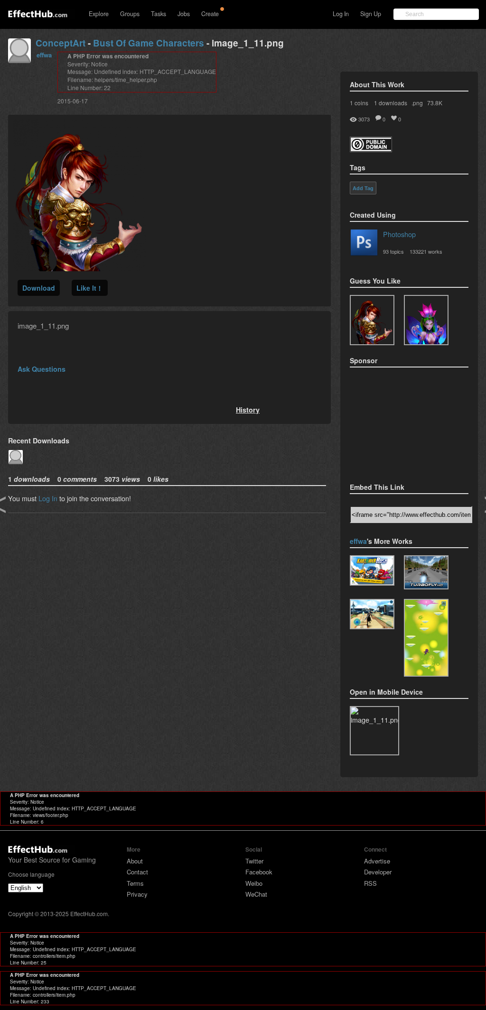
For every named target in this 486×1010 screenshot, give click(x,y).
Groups (130, 13)
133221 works (426, 251)
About (135, 860)
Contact (137, 871)
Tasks (158, 13)
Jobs (184, 13)
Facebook (258, 871)
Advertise (377, 860)
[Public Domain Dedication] (371, 149)
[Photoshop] (364, 244)
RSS (370, 883)
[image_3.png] (426, 320)
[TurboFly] (426, 572)
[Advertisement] (397, 422)
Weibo (253, 883)
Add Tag (363, 188)
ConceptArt (60, 43)
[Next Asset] (79, 268)
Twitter (254, 860)
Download (38, 288)
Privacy (137, 894)
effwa (44, 54)
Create (210, 13)
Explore (99, 13)
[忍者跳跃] (426, 638)
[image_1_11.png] (372, 320)
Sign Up (370, 13)
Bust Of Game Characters (148, 43)
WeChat (256, 894)
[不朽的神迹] (372, 614)
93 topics (393, 251)
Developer (378, 871)
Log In (341, 13)
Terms (135, 883)
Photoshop (399, 234)
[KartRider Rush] (372, 570)
